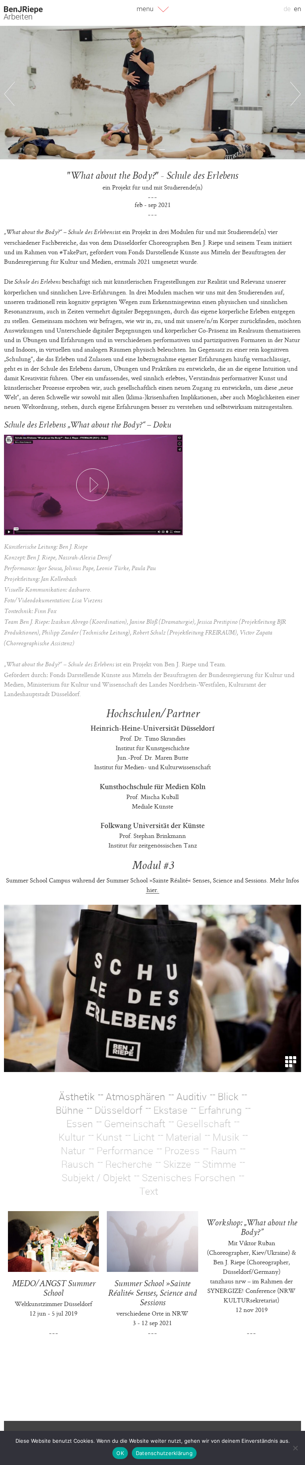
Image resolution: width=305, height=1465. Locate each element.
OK (120, 1453)
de (287, 8)
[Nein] (295, 1448)
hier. (152, 889)
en (297, 8)
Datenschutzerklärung (164, 1453)
